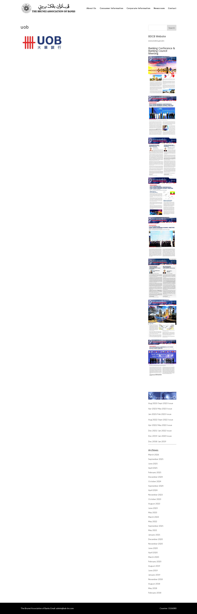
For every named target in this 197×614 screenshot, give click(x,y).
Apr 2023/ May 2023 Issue (160, 408)
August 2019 (154, 566)
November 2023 (155, 494)
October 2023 (154, 499)
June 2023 (153, 508)
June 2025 (153, 463)
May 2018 (152, 588)
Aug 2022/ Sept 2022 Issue (160, 419)
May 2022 (152, 521)
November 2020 (155, 543)
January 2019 (154, 575)
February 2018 (154, 592)
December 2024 (155, 477)
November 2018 (155, 579)
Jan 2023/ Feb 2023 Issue (159, 414)
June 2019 (153, 570)
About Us (91, 8)
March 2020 (153, 557)
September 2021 (155, 526)
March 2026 (153, 454)
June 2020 (153, 548)
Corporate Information (138, 8)
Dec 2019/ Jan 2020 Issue (160, 436)
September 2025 (155, 459)
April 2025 (152, 468)
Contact (172, 8)
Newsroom (159, 8)
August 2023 (154, 503)
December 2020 (155, 539)
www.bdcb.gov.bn (156, 40)
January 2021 (154, 534)
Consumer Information (111, 8)
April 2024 (152, 490)
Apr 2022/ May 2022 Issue (160, 425)
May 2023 (152, 512)
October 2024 (154, 481)
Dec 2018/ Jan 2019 (157, 441)
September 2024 (155, 486)
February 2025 (154, 472)
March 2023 (153, 517)
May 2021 (152, 530)
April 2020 (152, 552)
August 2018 (154, 583)
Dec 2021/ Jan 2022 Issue (160, 430)
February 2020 (154, 561)
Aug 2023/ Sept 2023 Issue (160, 403)
